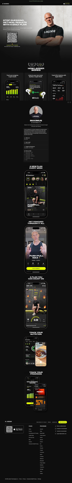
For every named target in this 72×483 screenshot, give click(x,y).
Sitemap (39, 478)
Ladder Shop (54, 422)
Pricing (49, 422)
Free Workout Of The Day (41, 422)
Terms (20, 478)
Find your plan (63, 422)
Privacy (24, 478)
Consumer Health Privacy (32, 478)
